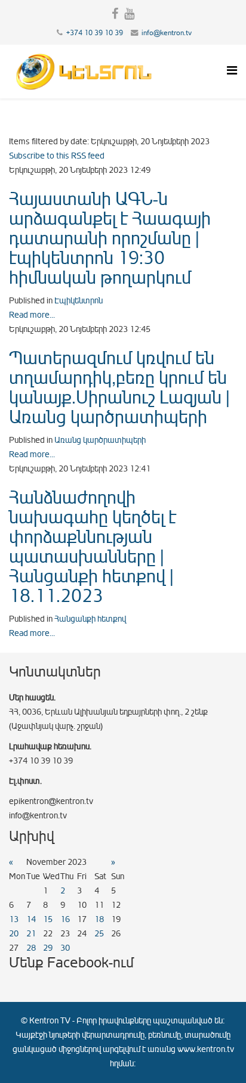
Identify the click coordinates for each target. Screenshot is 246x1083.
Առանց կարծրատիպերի (100, 440)
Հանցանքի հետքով (90, 619)
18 (99, 919)
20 (14, 934)
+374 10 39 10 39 (94, 33)
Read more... (32, 315)
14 (31, 919)
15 (48, 919)
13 (14, 919)
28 (31, 948)
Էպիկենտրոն (78, 301)
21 (31, 934)
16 (65, 919)
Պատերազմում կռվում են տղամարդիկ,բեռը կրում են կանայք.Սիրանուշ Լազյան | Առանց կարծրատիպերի (119, 388)
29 (48, 948)
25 (99, 934)
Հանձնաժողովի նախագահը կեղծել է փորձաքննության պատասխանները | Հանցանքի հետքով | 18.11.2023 (92, 546)
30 (65, 948)
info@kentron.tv (167, 33)
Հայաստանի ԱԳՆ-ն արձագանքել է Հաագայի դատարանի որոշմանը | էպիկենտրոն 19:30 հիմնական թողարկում (110, 238)
